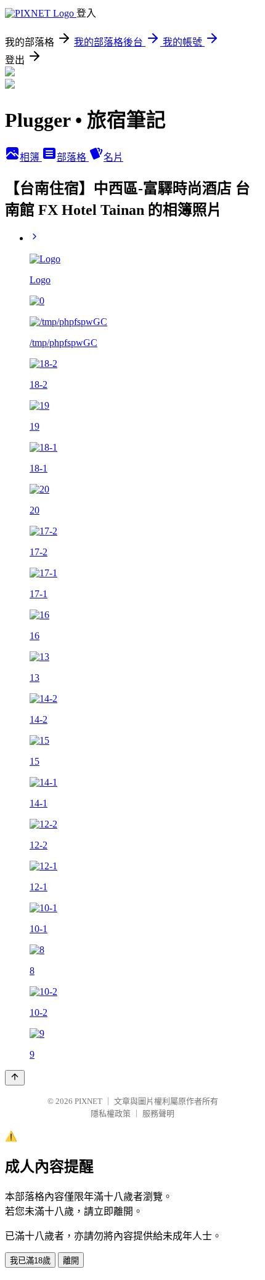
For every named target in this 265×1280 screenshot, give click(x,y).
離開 (71, 1260)
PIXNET (88, 1101)
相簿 (31, 157)
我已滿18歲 (30, 1260)
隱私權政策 (111, 1113)
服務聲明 (158, 1113)
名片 (113, 157)
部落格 (73, 157)
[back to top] (15, 1077)
